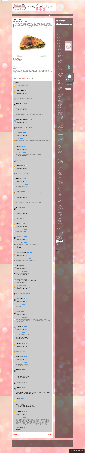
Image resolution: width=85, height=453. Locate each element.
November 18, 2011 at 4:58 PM (21, 282)
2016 (58, 39)
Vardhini (17, 369)
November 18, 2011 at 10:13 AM (21, 93)
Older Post (49, 434)
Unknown (18, 84)
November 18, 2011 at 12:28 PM (21, 149)
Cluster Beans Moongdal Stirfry (60, 88)
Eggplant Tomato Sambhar (59, 143)
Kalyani (17, 398)
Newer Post (16, 434)
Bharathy (17, 191)
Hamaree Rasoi (19, 242)
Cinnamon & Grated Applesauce (60, 173)
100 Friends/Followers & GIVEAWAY (22, 338)
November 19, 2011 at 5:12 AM (21, 359)
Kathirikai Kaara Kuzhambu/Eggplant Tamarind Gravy (60, 187)
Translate (63, 21)
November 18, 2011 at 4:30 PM (21, 274)
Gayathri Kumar (19, 362)
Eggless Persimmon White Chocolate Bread (60, 70)
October (59, 211)
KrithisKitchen (18, 411)
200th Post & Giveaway (20, 404)
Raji (16, 138)
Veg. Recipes (19, 15)
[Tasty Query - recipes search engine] (68, 89)
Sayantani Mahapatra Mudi (21, 252)
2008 (58, 229)
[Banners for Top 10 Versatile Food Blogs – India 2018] (64, 28)
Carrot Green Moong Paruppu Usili (60, 198)
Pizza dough (17, 58)
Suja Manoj (18, 285)
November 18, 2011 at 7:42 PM (21, 301)
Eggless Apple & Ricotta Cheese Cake (60, 165)
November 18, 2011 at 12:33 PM (21, 162)
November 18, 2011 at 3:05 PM (21, 220)
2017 (58, 37)
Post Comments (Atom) (22, 436)
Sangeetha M (18, 317)
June (59, 217)
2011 (58, 46)
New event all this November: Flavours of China (24, 405)
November (59, 49)
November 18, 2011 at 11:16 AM (21, 135)
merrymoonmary (44, 444)
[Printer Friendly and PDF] (14, 78)
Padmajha (18, 113)
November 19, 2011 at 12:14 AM (21, 329)
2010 (58, 226)
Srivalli (17, 265)
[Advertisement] (63, 264)
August (59, 214)
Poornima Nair (18, 271)
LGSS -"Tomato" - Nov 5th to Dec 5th (22, 337)
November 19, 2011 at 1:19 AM (21, 340)
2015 (58, 40)
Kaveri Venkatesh (19, 184)
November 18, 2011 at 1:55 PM (21, 197)
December (59, 48)
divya (17, 381)
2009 (58, 228)
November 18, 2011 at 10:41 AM (21, 122)
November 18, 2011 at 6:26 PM (21, 288)
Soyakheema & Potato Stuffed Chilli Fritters (60, 117)
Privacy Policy (49, 15)
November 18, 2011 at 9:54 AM (21, 87)
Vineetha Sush (18, 236)
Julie (17, 278)
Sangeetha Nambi (19, 90)
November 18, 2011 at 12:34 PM (21, 168)
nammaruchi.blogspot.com (21, 119)
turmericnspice (19, 356)
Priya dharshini (19, 298)
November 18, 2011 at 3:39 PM (21, 239)
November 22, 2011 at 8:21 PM (21, 414)
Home (14, 15)
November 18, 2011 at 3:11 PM (21, 226)
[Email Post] (32, 78)
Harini (17, 311)
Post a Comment (18, 429)
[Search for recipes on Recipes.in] (59, 254)
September (60, 212)
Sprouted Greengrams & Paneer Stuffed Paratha (60, 60)
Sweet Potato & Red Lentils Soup (60, 139)
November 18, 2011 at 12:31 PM (21, 155)
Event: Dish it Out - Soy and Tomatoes (22, 376)
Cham (17, 292)
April (58, 220)
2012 (58, 45)
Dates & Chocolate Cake (60, 92)
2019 (58, 34)
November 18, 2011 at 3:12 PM (21, 232)
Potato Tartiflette (60, 134)
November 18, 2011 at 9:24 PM (21, 314)
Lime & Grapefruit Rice (60, 146)
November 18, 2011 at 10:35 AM (21, 116)
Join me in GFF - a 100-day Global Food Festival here (25, 406)
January (59, 224)
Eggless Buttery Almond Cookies (60, 95)
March (59, 221)
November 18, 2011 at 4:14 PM (21, 268)
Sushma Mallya (19, 165)
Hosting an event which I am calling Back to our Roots (25, 392)
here (17, 31)
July (58, 215)
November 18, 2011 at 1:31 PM (21, 181)
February (59, 223)
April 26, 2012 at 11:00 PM (20, 427)
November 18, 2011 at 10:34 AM (21, 109)
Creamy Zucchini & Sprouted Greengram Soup (60, 122)
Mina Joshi (18, 178)
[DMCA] (58, 242)
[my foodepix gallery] (68, 84)
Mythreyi (17, 207)
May (58, 218)
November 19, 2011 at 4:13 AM (21, 346)
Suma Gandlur (18, 343)
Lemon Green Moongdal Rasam (60, 194)
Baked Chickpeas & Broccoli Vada (60, 182)
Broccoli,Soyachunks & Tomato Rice (60, 126)
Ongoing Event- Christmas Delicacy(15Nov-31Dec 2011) (26, 280)
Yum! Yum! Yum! (19, 212)
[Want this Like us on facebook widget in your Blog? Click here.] (83, 452)
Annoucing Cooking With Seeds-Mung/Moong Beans (60, 207)
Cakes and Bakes (34, 15)
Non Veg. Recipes (26, 15)
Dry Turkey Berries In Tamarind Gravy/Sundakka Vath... (60, 105)
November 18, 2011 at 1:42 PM (21, 187)
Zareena (17, 223)
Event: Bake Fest (19, 375)
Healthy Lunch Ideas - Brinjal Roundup (60, 110)
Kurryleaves (18, 159)
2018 (58, 36)
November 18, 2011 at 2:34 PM (21, 213)
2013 (58, 43)
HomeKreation (18, 326)
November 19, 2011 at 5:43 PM (21, 384)
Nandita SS (18, 152)
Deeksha (17, 146)
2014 (58, 42)
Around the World (42, 15)
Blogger (53, 444)
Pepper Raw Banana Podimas (60, 152)
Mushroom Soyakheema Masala (60, 101)
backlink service (23, 425)
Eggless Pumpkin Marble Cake (60, 191)
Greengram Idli (60, 175)
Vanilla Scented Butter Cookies (60, 56)
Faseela (17, 217)
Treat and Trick (18, 103)
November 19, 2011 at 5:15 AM (21, 365)
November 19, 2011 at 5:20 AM (21, 377)
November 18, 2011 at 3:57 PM (21, 255)
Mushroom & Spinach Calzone (60, 129)
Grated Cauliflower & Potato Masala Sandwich (60, 84)
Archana (17, 387)
